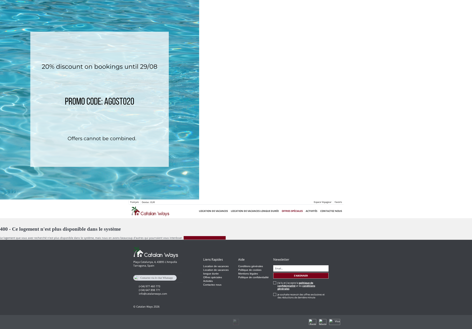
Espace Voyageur (323, 202)
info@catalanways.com (153, 293)
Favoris (338, 202)
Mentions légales (248, 273)
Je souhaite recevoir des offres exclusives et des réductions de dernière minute (301, 296)
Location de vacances (213, 211)
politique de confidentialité (295, 284)
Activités (311, 211)
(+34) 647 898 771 (149, 290)
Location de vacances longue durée (255, 211)
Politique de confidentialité (253, 277)
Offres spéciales (292, 211)
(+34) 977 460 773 (149, 286)
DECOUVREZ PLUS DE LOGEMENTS (205, 238)
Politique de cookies (249, 269)
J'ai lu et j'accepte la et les (296, 285)
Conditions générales (250, 266)
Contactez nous (331, 211)
